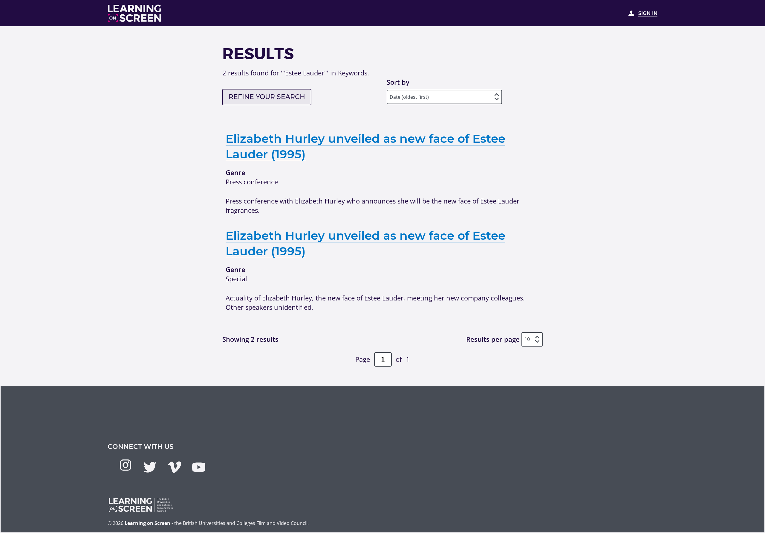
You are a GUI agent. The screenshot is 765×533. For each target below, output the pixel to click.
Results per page (493, 339)
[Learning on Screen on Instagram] (125, 465)
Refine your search (267, 97)
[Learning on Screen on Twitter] (150, 467)
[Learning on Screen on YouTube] (198, 467)
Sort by (398, 82)
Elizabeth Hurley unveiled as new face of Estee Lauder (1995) (365, 146)
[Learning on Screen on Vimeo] (174, 467)
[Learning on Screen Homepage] (135, 13)
